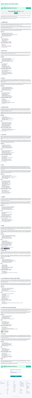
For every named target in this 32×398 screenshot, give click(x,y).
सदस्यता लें (16, 376)
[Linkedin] (0, 393)
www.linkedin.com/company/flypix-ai (8, 45)
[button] (27, 1)
